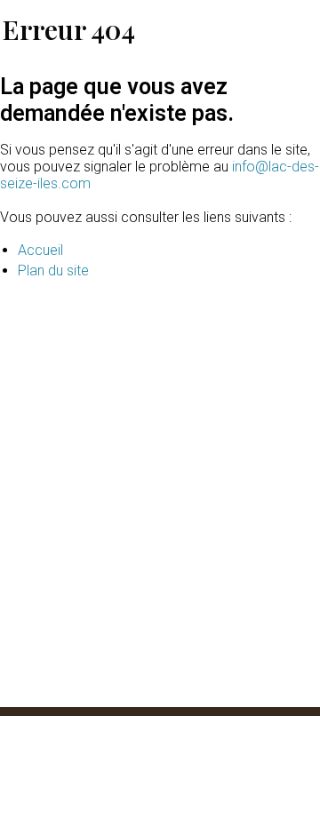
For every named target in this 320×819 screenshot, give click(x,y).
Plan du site (53, 270)
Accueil (40, 250)
